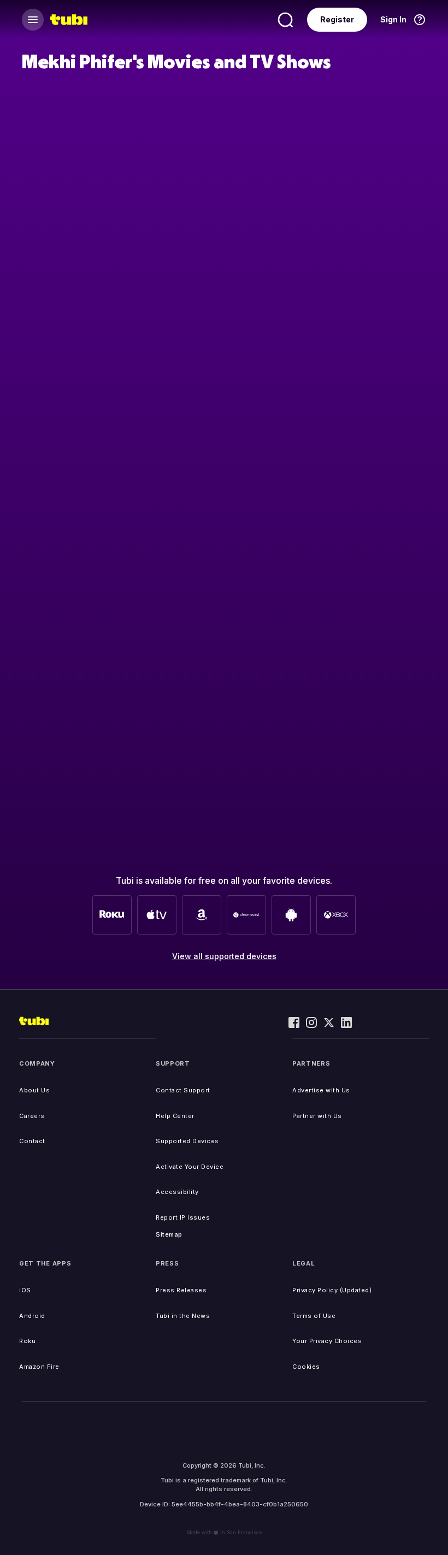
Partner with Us (317, 1116)
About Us (34, 1090)
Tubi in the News (183, 1316)
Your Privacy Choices (327, 1341)
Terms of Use (313, 1316)
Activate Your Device (189, 1166)
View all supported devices (224, 956)
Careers (32, 1116)
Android (32, 1316)
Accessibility (177, 1192)
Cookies (306, 1366)
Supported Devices (187, 1141)
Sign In (393, 19)
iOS (25, 1290)
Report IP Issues (183, 1217)
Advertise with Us (321, 1090)
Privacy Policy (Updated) (332, 1290)
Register (337, 19)
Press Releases (181, 1290)
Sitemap (169, 1234)
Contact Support (183, 1090)
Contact (32, 1141)
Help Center (175, 1116)
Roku (27, 1341)
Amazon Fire (39, 1366)
